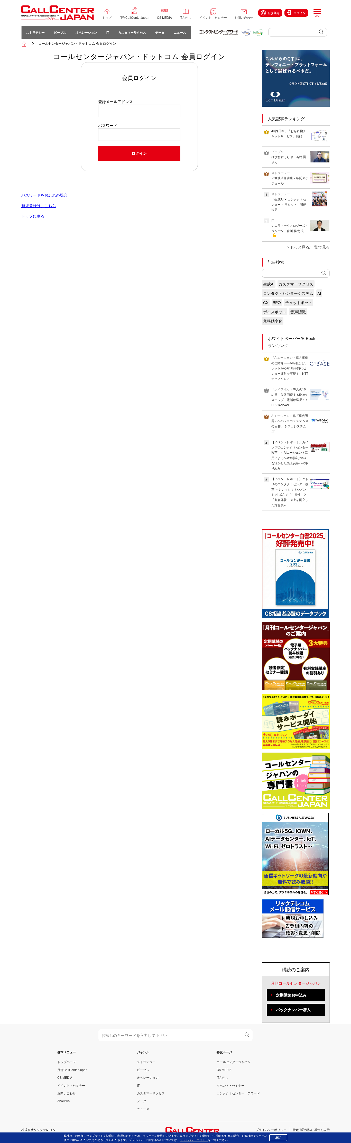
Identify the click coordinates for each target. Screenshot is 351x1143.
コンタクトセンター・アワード (238, 1093)
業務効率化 (272, 321)
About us (63, 1101)
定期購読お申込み (291, 995)
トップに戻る (32, 215)
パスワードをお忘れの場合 (44, 195)
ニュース (180, 32)
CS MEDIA (164, 17)
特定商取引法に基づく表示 (311, 1129)
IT (107, 32)
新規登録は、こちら (38, 205)
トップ (107, 17)
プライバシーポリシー (271, 1129)
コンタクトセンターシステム (288, 293)
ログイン (299, 13)
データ (159, 32)
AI (319, 293)
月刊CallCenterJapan (134, 17)
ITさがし (185, 17)
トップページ (66, 1061)
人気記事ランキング (286, 119)
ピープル (60, 32)
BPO (277, 302)
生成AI (268, 284)
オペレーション (86, 32)
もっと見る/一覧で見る (310, 247)
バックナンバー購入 (293, 1009)
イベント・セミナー (213, 17)
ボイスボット (274, 311)
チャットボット (298, 302)
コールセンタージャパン (234, 1061)
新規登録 (273, 13)
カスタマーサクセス (132, 32)
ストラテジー (35, 32)
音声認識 (298, 311)
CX (266, 302)
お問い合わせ (244, 17)
